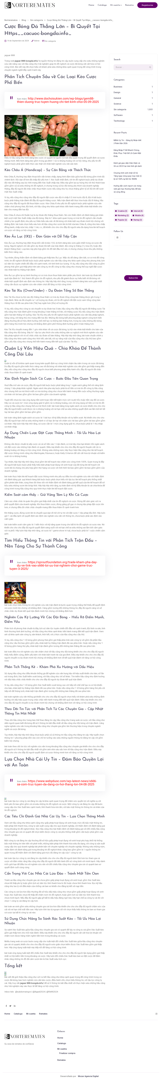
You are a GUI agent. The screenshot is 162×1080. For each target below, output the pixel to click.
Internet (138, 211)
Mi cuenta (115, 5)
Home (91, 5)
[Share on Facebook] (6, 1006)
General (117, 98)
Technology (119, 121)
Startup (137, 220)
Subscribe (133, 278)
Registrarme (147, 5)
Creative (122, 211)
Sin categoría (50, 41)
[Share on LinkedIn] (14, 1006)
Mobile (139, 216)
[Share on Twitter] (10, 1006)
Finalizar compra (67, 1053)
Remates (129, 5)
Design (117, 92)
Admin (36, 41)
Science (117, 103)
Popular (122, 220)
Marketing (123, 216)
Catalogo (102, 5)
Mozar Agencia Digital (88, 1076)
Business (118, 86)
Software (118, 115)
